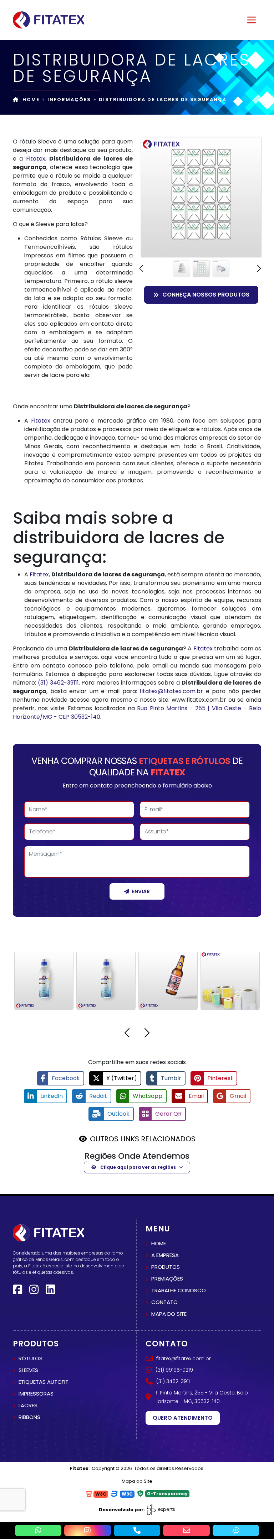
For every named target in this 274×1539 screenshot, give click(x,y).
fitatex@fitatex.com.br (171, 691)
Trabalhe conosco (178, 1290)
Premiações (167, 1278)
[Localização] (236, 1530)
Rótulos (30, 1358)
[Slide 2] (201, 268)
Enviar (141, 891)
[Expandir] (251, 20)
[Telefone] (137, 1530)
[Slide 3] (221, 268)
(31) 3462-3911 (57, 683)
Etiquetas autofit (43, 1382)
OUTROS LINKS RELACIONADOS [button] (143, 1139)
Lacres (28, 1405)
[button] (142, 268)
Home (31, 99)
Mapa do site (169, 1314)
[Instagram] (34, 1289)
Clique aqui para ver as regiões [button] (137, 1167)
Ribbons (29, 1417)
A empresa (165, 1255)
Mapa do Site (137, 1481)
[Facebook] (17, 1289)
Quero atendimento (183, 1418)
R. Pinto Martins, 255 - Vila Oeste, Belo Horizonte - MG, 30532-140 (201, 1397)
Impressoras (36, 1393)
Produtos (165, 1267)
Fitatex (35, 159)
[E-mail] (186, 1530)
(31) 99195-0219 (174, 1369)
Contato (164, 1302)
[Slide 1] (182, 268)
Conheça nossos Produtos (205, 294)
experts (166, 1509)
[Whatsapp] (38, 1530)
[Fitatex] (48, 19)
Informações (69, 99)
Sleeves (28, 1370)
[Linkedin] (50, 1289)
